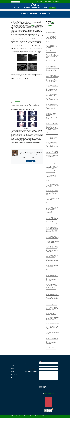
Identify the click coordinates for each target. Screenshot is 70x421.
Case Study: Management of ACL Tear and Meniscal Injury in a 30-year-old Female (52, 287)
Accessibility (19, 417)
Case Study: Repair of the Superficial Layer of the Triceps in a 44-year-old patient (52, 231)
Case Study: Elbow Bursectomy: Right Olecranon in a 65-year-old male (51, 321)
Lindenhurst (12, 369)
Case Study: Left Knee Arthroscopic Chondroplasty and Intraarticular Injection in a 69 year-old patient (52, 350)
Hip (14, 7)
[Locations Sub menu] (42, 7)
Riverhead (12, 372)
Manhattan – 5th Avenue (14, 375)
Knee (22, 7)
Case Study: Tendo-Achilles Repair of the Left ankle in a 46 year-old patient (52, 311)
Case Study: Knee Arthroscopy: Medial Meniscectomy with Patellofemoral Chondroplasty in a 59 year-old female (51, 164)
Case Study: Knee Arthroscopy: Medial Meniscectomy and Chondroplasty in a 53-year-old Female (52, 263)
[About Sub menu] (38, 1)
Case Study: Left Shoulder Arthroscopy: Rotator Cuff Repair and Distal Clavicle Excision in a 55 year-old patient (51, 80)
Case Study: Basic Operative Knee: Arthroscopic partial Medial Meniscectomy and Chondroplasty (52, 215)
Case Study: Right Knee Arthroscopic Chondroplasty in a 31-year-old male (51, 244)
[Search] (19, 2)
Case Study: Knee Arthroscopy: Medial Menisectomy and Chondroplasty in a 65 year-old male (51, 117)
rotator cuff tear (17, 101)
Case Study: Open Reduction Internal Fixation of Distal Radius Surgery (51, 138)
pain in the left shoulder (32, 25)
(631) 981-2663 (51, 22)
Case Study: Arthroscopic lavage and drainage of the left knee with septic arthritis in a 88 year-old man (51, 305)
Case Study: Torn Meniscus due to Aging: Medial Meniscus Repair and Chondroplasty (52, 34)
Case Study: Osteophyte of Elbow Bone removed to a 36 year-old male (51, 95)
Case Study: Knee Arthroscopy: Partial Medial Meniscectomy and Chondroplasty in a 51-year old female (52, 279)
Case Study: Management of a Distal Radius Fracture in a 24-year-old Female (52, 266)
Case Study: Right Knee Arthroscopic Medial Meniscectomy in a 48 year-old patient (52, 282)
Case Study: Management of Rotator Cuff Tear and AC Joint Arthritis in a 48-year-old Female (52, 86)
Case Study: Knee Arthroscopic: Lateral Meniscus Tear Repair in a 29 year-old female (52, 253)
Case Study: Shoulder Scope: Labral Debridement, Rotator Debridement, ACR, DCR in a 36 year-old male (52, 73)
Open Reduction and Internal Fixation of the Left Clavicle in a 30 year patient (52, 92)
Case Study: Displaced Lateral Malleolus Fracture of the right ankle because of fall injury (52, 121)
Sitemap (12, 417)
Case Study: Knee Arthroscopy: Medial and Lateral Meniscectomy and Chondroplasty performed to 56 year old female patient (52, 228)
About (37, 1)
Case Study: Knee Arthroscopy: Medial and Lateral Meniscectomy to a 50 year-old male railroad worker (52, 295)
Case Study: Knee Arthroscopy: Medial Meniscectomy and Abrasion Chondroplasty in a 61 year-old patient (52, 131)
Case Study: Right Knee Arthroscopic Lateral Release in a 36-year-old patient (52, 221)
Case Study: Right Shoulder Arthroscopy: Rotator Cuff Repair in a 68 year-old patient (52, 140)
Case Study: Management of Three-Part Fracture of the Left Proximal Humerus (51, 183)
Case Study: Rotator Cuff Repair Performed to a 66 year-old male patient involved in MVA (52, 196)
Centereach (12, 365)
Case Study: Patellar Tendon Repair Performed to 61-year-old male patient (51, 285)
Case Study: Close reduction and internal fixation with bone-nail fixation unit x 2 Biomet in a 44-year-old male (52, 40)
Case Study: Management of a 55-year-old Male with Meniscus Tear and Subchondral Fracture (52, 327)
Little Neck (12, 368)
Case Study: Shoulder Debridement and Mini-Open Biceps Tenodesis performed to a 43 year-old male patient (52, 324)
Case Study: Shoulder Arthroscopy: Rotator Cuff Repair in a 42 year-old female (52, 176)
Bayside (12, 360)
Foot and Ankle (34, 7)
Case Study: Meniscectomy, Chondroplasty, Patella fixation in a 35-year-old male (52, 70)
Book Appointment (52, 7)
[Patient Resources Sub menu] (58, 1)
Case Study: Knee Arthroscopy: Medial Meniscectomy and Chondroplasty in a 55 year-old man (52, 105)
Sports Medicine (16, 9)
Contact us (49, 1)
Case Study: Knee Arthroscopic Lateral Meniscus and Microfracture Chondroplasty (52, 170)
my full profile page (28, 157)
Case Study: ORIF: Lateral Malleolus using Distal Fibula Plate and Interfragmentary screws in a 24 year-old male (52, 167)
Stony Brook (13, 366)
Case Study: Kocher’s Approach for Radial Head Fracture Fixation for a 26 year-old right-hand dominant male (52, 208)
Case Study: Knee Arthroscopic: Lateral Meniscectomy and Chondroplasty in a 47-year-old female (52, 342)
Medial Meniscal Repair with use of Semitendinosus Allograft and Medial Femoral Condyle (52, 111)
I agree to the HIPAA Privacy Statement (49, 393)
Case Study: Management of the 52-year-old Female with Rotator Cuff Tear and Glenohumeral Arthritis (52, 49)
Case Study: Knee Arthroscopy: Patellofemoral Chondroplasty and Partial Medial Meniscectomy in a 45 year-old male (52, 259)
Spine (18, 7)
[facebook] (11, 377)
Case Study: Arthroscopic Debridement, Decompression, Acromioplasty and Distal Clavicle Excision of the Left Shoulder (52, 59)
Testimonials (45, 1)
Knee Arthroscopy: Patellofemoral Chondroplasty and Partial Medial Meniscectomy (51, 114)
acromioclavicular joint (35, 35)
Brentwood (12, 363)
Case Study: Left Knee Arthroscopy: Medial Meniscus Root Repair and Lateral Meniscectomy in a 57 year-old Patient (52, 149)
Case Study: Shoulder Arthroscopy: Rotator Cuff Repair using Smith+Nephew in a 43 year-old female (52, 46)
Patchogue (12, 371)
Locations (39, 7)
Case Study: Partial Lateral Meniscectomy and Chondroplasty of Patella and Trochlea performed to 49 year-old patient (52, 124)
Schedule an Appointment (31, 161)
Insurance (45, 7)
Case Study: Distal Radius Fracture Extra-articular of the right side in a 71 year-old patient (52, 102)
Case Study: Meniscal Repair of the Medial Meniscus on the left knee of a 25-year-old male (52, 201)
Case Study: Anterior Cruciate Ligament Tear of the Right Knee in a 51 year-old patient (52, 83)
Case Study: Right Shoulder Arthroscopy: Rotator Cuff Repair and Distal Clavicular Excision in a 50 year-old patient (52, 205)
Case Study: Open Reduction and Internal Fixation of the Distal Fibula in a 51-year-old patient (52, 135)
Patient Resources (55, 1)
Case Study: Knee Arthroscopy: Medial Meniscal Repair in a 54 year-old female (51, 143)
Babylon (12, 362)
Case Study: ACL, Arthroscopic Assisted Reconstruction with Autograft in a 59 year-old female (52, 268)
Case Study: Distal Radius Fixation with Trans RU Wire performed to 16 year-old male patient (52, 193)
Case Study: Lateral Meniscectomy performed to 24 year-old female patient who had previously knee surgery (52, 31)
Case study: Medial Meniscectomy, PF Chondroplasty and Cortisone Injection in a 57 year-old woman (52, 211)
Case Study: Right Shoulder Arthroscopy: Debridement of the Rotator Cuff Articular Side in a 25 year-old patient (52, 155)
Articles (41, 1)
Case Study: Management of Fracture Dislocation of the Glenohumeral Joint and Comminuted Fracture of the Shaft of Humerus (52, 63)
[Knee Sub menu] (24, 7)
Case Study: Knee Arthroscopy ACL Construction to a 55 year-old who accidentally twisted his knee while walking (52, 67)
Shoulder (27, 7)
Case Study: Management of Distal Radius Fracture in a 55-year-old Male (52, 108)
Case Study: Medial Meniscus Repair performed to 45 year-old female (51, 53)
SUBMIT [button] (49, 402)
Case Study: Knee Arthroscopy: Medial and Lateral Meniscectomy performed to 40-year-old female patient (52, 185)
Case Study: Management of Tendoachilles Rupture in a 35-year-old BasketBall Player (52, 191)
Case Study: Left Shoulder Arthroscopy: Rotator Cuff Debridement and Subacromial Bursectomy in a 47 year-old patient (52, 308)
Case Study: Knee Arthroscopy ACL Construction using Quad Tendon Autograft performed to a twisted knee (52, 276)
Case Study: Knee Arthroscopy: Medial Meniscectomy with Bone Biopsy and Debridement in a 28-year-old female (51, 89)
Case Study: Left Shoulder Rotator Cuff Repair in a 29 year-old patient (51, 188)
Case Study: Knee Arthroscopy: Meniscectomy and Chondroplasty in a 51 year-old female (52, 173)
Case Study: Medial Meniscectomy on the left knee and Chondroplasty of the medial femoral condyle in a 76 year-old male (52, 247)
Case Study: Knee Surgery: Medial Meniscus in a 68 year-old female (52, 44)
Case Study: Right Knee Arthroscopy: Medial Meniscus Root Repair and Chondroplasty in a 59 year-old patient (52, 250)
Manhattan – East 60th (14, 374)
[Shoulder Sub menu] (29, 7)
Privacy (15, 417)
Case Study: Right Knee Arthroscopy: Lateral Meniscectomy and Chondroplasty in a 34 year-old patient (52, 336)
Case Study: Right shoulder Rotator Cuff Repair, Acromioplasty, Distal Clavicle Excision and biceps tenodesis (52, 234)
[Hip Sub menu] (15, 7)
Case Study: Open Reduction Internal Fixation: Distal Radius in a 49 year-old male (52, 298)
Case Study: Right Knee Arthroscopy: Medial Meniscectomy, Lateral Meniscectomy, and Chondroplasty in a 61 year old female (52, 218)
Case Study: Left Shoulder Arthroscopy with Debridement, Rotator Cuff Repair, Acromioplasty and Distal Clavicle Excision (52, 318)
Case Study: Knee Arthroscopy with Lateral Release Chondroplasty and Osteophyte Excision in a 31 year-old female (52, 256)
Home (12, 9)
